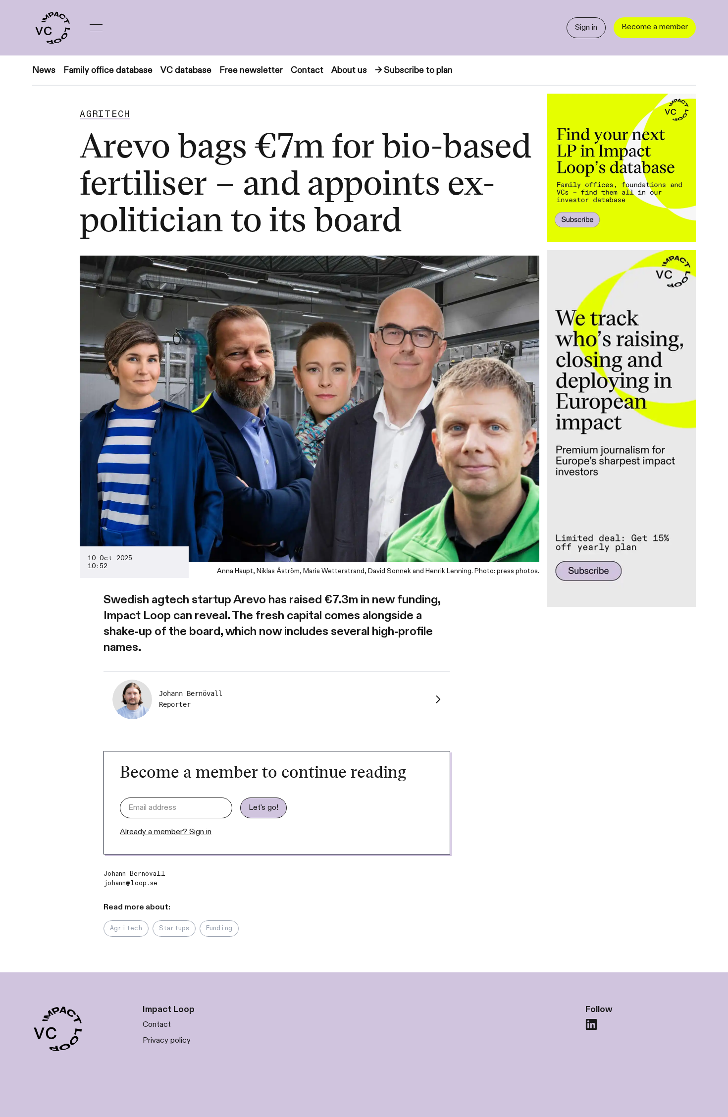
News (43, 70)
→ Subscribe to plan (414, 70)
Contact (307, 70)
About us (349, 70)
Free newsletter (251, 70)
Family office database (108, 70)
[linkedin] (591, 1024)
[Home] (52, 28)
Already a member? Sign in (165, 832)
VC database (185, 70)
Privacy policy (167, 1040)
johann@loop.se (130, 883)
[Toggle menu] (96, 27)
